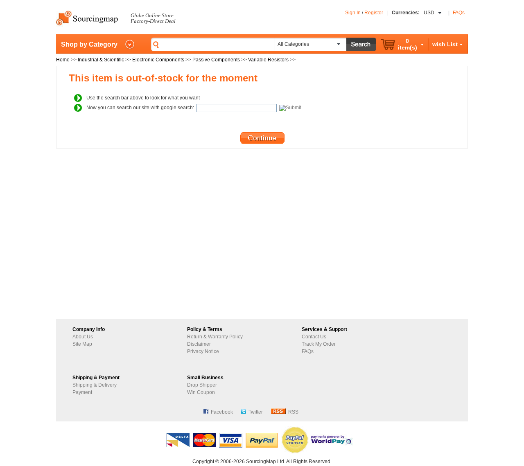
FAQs (459, 13)
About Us (82, 337)
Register (373, 13)
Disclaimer (199, 344)
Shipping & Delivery (94, 385)
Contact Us (314, 337)
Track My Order (319, 344)
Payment (82, 392)
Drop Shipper (202, 385)
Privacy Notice (203, 351)
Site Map (82, 344)
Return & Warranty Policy (215, 337)
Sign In (353, 13)
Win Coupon (201, 392)
